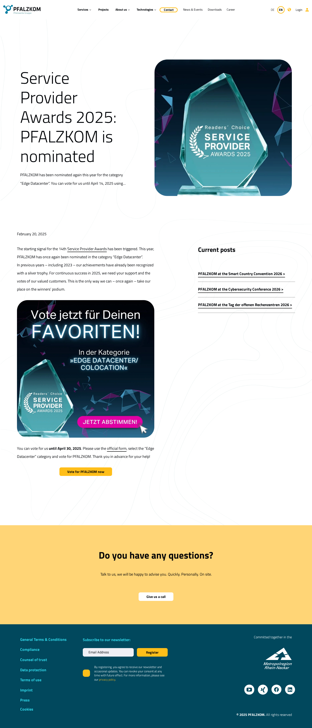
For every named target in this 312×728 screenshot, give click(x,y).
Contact (169, 9)
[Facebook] (274, 688)
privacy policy (107, 679)
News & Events (193, 9)
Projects (103, 9)
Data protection (33, 670)
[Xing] (261, 688)
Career (231, 9)
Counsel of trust (33, 660)
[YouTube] (247, 688)
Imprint (26, 690)
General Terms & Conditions (43, 639)
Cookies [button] (26, 709)
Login (299, 9)
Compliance (29, 649)
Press (25, 700)
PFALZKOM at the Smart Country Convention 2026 (240, 274)
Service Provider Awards (87, 249)
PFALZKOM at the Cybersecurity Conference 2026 (239, 289)
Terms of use (30, 680)
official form (116, 448)
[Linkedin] (288, 688)
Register (152, 652)
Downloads (215, 9)
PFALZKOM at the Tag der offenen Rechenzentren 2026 (243, 305)
